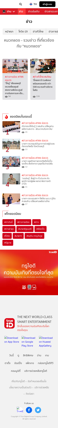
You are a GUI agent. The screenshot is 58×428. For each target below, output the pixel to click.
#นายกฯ (18, 235)
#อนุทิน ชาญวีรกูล (34, 235)
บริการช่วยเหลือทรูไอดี (35, 371)
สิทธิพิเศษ (28, 355)
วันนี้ (11, 355)
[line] (20, 410)
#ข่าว (36, 222)
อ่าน (9, 11)
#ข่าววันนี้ (8, 222)
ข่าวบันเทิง (33, 11)
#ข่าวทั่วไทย (38, 77)
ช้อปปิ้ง (18, 363)
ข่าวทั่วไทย (38, 31)
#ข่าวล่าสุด (9, 229)
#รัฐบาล (7, 242)
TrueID (9, 4)
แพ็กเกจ (30, 363)
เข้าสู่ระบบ (47, 4)
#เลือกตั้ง (40, 229)
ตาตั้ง (7, 363)
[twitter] (38, 410)
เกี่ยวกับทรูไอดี (18, 381)
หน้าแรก (9, 31)
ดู (18, 355)
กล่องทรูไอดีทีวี (45, 363)
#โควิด (7, 235)
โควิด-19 (23, 31)
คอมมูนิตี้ (15, 371)
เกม (47, 355)
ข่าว (21, 11)
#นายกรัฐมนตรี (25, 229)
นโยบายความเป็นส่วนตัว (20, 387)
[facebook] (29, 410)
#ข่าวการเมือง (11, 76)
